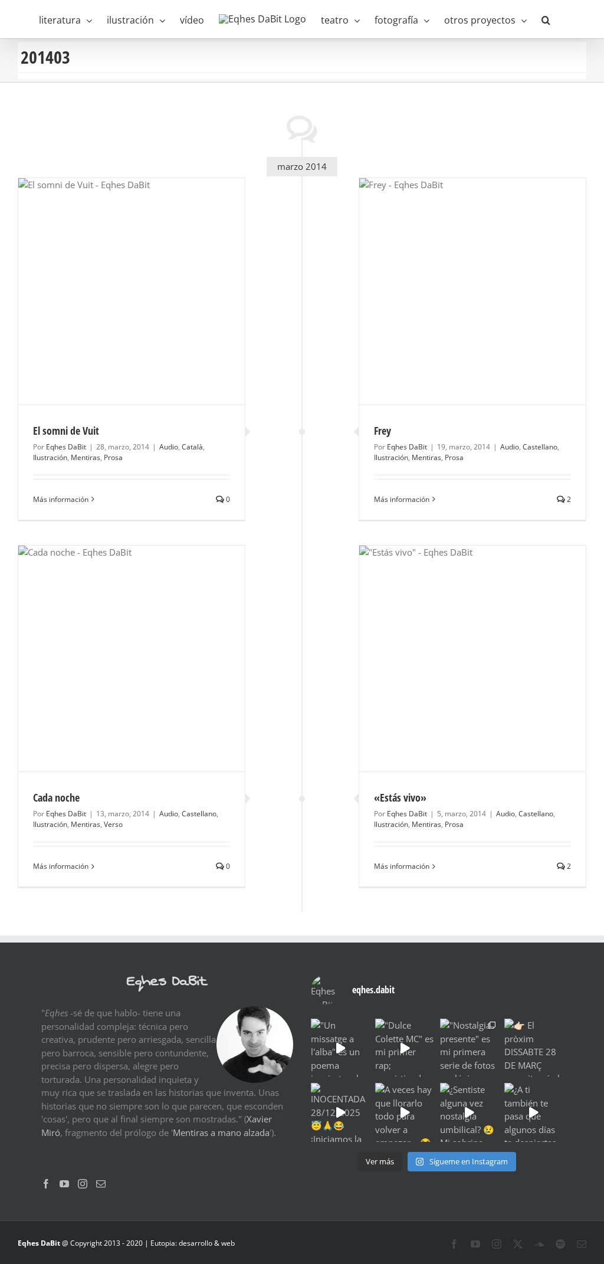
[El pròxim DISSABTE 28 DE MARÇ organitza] (533, 1048)
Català (192, 447)
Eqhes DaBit (66, 447)
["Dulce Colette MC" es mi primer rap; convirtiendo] (404, 1048)
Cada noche (56, 797)
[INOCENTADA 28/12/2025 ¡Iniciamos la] (340, 1112)
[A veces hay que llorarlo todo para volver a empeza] (404, 1112)
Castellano (540, 447)
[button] (545, 19)
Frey (382, 430)
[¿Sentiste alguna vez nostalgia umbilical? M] (469, 1112)
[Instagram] (82, 1184)
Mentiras (85, 457)
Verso (113, 824)
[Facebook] (46, 1184)
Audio (168, 447)
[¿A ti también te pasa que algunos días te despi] (533, 1112)
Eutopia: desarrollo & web (192, 1243)
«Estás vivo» (400, 797)
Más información (60, 499)
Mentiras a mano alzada (221, 1132)
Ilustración (50, 457)
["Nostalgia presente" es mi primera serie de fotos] (469, 1048)
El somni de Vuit (66, 430)
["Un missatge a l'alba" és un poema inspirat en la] (340, 1048)
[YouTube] (64, 1184)
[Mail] (101, 1184)
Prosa (113, 457)
